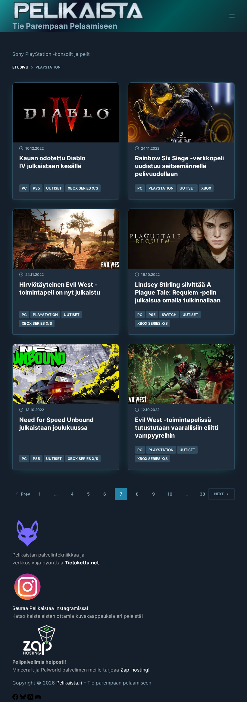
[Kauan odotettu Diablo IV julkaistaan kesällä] (66, 112)
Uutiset (54, 188)
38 (202, 493)
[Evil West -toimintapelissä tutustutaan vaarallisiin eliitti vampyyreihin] (181, 374)
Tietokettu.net (82, 563)
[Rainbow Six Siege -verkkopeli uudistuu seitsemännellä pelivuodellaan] (181, 112)
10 (169, 493)
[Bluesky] (23, 698)
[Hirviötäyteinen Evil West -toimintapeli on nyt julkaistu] (66, 239)
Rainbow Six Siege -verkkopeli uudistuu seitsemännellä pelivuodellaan (179, 166)
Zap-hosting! (134, 670)
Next (219, 494)
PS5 (36, 188)
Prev (25, 493)
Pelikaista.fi (69, 683)
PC (24, 188)
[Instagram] (31, 698)
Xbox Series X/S (83, 188)
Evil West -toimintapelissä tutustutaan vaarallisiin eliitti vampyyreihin (176, 427)
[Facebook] (16, 698)
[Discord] (38, 698)
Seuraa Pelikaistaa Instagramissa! (50, 608)
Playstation (161, 188)
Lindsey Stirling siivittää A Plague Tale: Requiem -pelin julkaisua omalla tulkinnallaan (177, 292)
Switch (169, 314)
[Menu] (232, 16)
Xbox (206, 188)
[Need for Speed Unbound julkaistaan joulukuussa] (66, 374)
